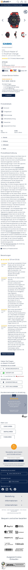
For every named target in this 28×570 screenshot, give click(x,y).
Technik (5, 137)
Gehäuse (5, 141)
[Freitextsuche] (18, 2)
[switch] (3, 568)
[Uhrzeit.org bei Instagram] (7, 489)
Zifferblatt (6, 145)
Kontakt (9, 95)
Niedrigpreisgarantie (11, 244)
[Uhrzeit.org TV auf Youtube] (11, 489)
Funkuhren (8, 437)
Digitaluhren (8, 432)
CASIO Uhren (8, 426)
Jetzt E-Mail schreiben (11, 386)
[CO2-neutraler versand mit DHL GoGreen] (15, 565)
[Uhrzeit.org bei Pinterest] (15, 489)
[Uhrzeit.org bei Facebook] (3, 489)
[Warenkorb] (22, 2)
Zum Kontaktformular (11, 382)
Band (4, 148)
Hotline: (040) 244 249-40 (12, 368)
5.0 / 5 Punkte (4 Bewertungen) (16, 58)
